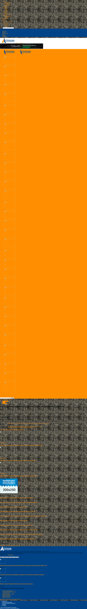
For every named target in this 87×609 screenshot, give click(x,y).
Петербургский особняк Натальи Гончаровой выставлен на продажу (17, 511)
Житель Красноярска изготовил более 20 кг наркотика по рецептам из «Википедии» (25, 426)
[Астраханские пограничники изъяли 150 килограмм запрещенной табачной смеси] (10, 73)
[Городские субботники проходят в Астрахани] (10, 64)
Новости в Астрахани (6, 596)
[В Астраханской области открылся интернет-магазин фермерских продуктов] (10, 227)
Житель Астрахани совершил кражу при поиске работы (16, 286)
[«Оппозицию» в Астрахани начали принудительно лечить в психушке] (10, 179)
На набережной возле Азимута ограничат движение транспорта (16, 497)
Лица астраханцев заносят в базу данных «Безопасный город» (17, 122)
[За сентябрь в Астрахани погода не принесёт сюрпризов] (10, 131)
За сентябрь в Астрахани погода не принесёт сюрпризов (16, 132)
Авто (3, 20)
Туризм (6, 9)
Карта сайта (4, 601)
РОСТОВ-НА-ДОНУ (16, 599)
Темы (3, 34)
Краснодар (7, 5)
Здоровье (6, 10)
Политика (4, 12)
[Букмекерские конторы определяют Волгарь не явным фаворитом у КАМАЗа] (10, 305)
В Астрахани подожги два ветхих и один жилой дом (13, 506)
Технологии (7, 25)
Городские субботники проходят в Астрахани (14, 65)
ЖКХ (6, 8)
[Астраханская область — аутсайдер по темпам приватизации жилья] (10, 82)
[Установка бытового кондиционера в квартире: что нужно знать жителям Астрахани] (3, 572)
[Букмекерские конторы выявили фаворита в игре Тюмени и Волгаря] (10, 332)
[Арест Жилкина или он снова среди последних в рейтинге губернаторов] (10, 170)
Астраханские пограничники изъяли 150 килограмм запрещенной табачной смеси (21, 74)
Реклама (6, 17)
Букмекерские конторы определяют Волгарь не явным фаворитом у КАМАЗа (20, 306)
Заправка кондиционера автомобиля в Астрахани (10, 545)
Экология (7, 7)
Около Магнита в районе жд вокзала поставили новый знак (17, 390)
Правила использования (7, 602)
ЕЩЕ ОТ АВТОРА (20, 429)
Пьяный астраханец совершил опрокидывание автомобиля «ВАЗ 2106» (19, 277)
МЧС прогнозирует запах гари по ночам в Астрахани (15, 141)
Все (5, 103)
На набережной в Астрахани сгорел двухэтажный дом (14, 520)
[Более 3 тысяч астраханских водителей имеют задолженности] (10, 361)
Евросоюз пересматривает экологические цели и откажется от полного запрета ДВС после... (23, 565)
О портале (4, 31)
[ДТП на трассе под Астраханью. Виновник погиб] (10, 101)
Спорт (3, 19)
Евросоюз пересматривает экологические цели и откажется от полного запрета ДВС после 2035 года (25, 353)
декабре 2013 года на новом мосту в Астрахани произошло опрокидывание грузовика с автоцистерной (28, 423)
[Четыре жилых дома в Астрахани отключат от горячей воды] (10, 149)
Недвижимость (8, 16)
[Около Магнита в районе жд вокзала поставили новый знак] (10, 389)
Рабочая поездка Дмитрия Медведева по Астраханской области (17, 162)
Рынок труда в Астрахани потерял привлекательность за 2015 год (18, 238)
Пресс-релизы (5, 33)
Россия (3, 402)
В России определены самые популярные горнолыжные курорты (20, 427)
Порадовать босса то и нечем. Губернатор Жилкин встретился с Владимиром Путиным (22, 189)
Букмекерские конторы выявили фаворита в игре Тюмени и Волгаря (19, 334)
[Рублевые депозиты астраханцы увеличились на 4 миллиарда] (10, 209)
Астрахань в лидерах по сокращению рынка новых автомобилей (18, 381)
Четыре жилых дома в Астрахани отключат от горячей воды (17, 150)
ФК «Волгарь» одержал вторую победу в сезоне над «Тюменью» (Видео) (19, 324)
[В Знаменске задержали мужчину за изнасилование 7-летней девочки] (10, 267)
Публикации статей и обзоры (8, 593)
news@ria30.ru (11, 554)
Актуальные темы (6, 592)
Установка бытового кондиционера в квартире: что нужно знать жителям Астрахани (22, 574)
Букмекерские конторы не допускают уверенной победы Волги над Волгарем (20, 315)
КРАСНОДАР (8, 599)
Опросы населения (6, 594)
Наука (6, 24)
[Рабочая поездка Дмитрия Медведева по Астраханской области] (10, 161)
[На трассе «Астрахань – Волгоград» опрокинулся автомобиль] (10, 91)
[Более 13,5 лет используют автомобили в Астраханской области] (10, 371)
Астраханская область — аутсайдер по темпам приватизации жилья (18, 83)
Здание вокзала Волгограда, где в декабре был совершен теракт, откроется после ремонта (23, 516)
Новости (4, 1)
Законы (6, 13)
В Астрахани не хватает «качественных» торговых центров (17, 247)
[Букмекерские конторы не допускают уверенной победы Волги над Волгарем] (10, 314)
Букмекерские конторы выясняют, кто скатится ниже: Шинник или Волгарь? (20, 343)
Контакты (4, 36)
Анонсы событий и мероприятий (9, 591)
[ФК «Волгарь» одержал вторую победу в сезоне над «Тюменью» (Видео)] (10, 323)
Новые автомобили (9, 21)
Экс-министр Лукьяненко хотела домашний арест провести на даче (17, 538)
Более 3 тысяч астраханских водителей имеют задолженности (17, 362)
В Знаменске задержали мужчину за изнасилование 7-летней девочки (19, 268)
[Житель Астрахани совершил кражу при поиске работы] (10, 285)
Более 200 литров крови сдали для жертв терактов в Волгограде (16, 525)
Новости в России (6, 597)
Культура (6, 23)
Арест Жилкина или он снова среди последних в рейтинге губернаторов (19, 171)
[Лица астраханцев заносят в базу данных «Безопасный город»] (10, 121)
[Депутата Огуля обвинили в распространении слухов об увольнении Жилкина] (10, 198)
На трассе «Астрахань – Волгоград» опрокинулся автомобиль (17, 93)
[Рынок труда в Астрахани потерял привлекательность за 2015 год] (10, 237)
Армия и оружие (8, 14)
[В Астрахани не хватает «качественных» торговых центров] (10, 246)
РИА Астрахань (3, 399)
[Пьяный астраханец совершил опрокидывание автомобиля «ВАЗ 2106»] (10, 276)
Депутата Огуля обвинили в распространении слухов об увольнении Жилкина (21, 199)
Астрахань (7, 4)
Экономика (4, 15)
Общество (4, 6)
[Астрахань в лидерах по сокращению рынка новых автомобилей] (10, 380)
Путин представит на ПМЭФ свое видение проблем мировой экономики (18, 502)
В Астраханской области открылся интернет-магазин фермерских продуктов (20, 228)
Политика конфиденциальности (8, 603)
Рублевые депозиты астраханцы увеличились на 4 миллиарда (17, 210)
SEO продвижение (12, 607)
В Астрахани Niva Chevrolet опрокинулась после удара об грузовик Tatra (19, 529)
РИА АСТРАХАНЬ (5, 607)
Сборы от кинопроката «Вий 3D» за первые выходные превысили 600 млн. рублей (21, 534)
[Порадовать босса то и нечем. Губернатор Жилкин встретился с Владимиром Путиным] (10, 188)
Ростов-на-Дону (8, 2)
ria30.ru (1, 500)
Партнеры (4, 35)
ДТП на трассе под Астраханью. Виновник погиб (15, 102)
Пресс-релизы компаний (7, 590)
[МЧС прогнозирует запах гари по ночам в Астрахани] (10, 140)
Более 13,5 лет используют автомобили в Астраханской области (18, 372)
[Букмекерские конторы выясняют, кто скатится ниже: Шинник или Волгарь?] (10, 342)
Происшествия (5, 18)
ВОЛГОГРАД (3, 599)
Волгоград (7, 3)
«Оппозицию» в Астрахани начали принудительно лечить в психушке (19, 180)
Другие (3, 22)
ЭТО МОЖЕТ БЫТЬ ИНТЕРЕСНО (8, 429)
